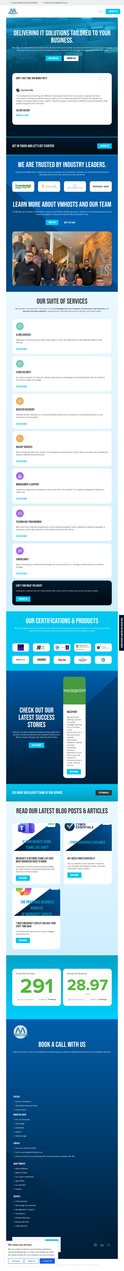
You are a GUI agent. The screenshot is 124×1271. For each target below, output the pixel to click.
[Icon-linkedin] (102, 1245)
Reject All (31, 1261)
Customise (16, 1261)
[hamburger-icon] (100, 11)
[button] (100, 78)
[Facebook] (95, 1245)
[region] (31, 1253)
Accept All (47, 1261)
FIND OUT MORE (21, 349)
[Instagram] (109, 1245)
